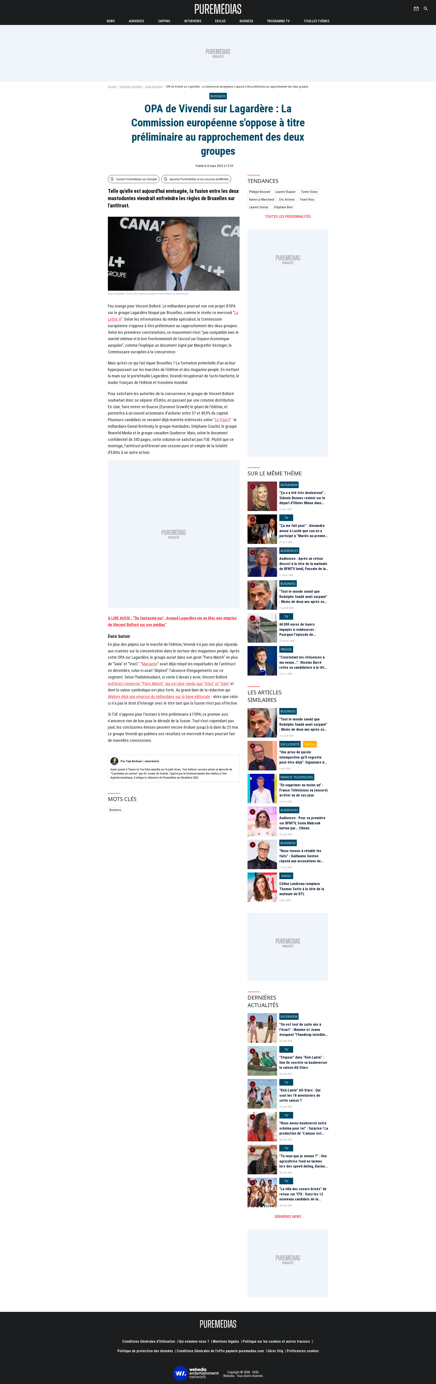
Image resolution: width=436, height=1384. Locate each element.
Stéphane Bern (283, 207)
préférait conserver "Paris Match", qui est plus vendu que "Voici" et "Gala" (168, 683)
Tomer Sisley (309, 192)
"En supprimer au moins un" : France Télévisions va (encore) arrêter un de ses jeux (303, 790)
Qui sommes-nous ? (194, 1341)
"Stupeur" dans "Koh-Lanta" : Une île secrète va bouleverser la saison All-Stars (303, 1062)
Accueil (112, 86)
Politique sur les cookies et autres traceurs (276, 1341)
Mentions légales (226, 1341)
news (111, 21)
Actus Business (154, 86)
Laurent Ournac (259, 207)
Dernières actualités (130, 86)
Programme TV (278, 21)
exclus (220, 21)
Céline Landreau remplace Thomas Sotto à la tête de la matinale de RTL (301, 889)
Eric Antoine (287, 199)
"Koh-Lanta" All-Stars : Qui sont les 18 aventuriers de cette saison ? (299, 1095)
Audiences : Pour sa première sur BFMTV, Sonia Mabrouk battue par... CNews (302, 823)
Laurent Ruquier (285, 192)
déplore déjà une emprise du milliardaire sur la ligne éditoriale (159, 696)
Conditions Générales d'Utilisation (148, 1341)
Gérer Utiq (275, 1351)
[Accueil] (218, 9)
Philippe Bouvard (259, 192)
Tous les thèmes (316, 21)
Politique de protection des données (145, 1351)
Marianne (149, 663)
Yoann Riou (307, 199)
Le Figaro (222, 419)
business (246, 21)
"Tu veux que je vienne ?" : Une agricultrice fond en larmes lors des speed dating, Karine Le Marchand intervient (303, 1163)
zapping (164, 21)
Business (115, 810)
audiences (136, 21)
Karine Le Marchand (261, 199)
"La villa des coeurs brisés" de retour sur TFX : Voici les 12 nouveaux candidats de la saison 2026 (303, 1196)
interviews (192, 21)
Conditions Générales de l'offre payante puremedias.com (220, 1351)
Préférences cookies (303, 1351)
